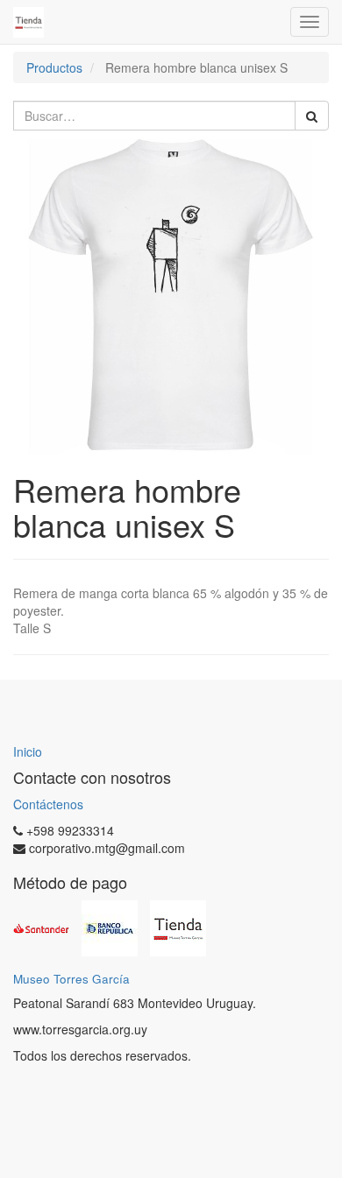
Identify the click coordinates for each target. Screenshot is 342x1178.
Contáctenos (48, 804)
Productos (54, 67)
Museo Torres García (71, 978)
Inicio (27, 751)
